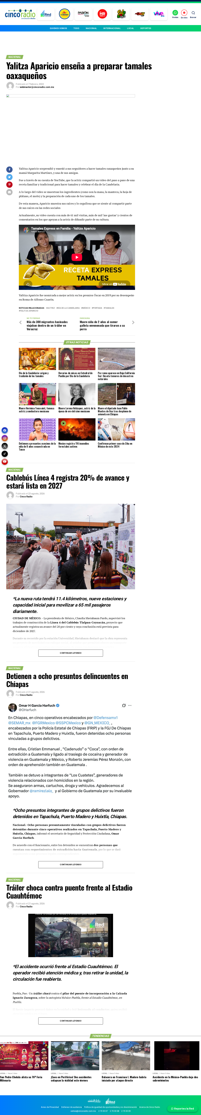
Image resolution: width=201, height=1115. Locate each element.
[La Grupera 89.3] (64, 14)
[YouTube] (5, 462)
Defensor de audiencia (71, 1107)
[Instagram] (5, 438)
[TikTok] (5, 454)
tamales (109, 308)
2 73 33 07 (103, 1111)
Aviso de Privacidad (50, 1107)
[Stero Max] (140, 14)
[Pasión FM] (83, 14)
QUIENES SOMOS (58, 28)
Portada (97, 308)
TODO (76, 28)
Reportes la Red (184, 1108)
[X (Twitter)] (5, 446)
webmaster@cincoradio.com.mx (37, 87)
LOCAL (130, 28)
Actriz (51, 308)
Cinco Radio (26, 496)
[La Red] (46, 14)
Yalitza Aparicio (29, 311)
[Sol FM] (121, 14)
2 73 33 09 (125, 1111)
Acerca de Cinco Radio (149, 1107)
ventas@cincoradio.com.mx (83, 1111)
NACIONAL (91, 28)
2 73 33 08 (114, 1111)
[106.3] (159, 14)
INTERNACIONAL (112, 28)
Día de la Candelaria (69, 308)
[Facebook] (5, 430)
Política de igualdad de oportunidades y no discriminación (110, 1107)
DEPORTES (145, 28)
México (86, 308)
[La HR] (102, 14)
